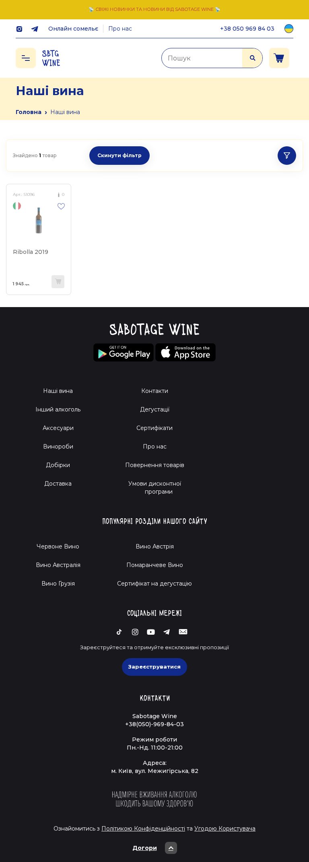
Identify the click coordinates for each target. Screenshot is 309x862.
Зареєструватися (154, 666)
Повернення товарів (154, 465)
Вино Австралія (58, 565)
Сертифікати (154, 428)
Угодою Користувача (224, 828)
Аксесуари (58, 428)
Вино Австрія (155, 546)
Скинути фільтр (119, 155)
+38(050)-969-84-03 (154, 724)
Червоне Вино (58, 546)
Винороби (58, 446)
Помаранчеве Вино (154, 565)
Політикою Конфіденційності (143, 828)
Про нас (120, 28)
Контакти (154, 391)
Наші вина (58, 391)
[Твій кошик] (279, 58)
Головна (28, 112)
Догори (144, 848)
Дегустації (154, 409)
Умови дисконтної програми (154, 487)
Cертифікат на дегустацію (154, 583)
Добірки (58, 465)
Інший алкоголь (57, 409)
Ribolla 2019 (30, 251)
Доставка (58, 483)
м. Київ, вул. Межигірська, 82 (154, 771)
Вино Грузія (58, 583)
